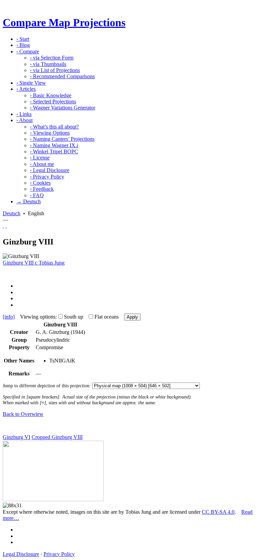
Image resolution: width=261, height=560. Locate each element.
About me (42, 164)
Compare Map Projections (64, 22)
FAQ (37, 195)
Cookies (40, 183)
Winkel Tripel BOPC (54, 151)
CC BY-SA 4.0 (218, 512)
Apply (132, 317)
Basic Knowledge (50, 95)
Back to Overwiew (23, 414)
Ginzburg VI (16, 437)
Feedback (42, 189)
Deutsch (11, 213)
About (24, 120)
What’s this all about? (54, 127)
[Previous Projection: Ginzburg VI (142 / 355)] (3, 225)
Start (22, 39)
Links (24, 114)
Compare (27, 51)
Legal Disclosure (49, 170)
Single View (31, 83)
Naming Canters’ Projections (62, 139)
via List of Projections (55, 70)
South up (73, 317)
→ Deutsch (28, 201)
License (40, 157)
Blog (23, 45)
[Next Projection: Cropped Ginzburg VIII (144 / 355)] (6, 225)
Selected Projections (53, 101)
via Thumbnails (48, 64)
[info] (9, 317)
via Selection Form (51, 58)
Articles (26, 89)
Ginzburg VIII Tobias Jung (34, 263)
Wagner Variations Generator (62, 108)
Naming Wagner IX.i (54, 145)
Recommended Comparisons (62, 76)
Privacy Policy (47, 177)
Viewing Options (50, 133)
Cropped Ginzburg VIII (57, 437)
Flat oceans (106, 317)
